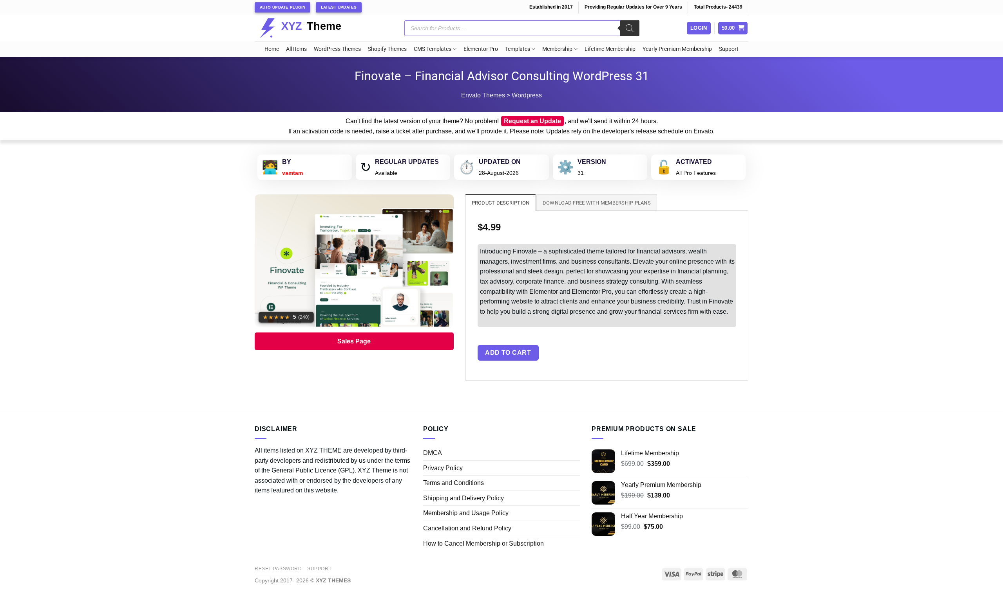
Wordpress (527, 95)
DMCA (432, 452)
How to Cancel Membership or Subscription (483, 543)
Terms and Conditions (453, 483)
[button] (733, 28)
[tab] (500, 202)
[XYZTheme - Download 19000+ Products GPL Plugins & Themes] (306, 28)
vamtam (292, 173)
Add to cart (508, 352)
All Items (296, 49)
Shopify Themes (387, 49)
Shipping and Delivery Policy (463, 498)
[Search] (629, 28)
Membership (557, 49)
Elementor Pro (480, 49)
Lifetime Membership (610, 49)
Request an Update (532, 121)
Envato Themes (483, 95)
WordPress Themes (337, 49)
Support (729, 49)
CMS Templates (432, 49)
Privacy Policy (443, 468)
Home (271, 49)
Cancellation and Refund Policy (467, 528)
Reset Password (278, 568)
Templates (517, 49)
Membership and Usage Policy (466, 513)
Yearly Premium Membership (677, 49)
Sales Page (354, 341)
